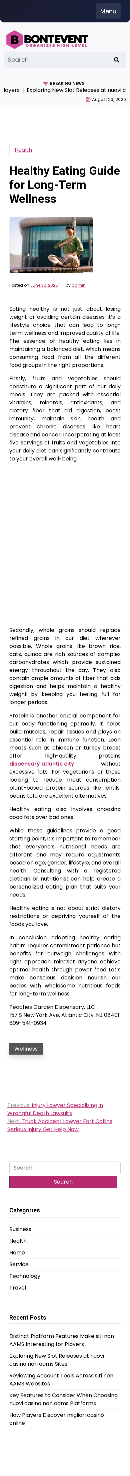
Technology (24, 1276)
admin (79, 285)
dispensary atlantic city (41, 764)
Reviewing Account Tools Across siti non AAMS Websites (61, 1379)
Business (20, 1229)
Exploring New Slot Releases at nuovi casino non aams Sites (56, 1360)
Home (17, 1252)
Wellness (26, 1049)
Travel (17, 1288)
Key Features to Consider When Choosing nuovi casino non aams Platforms (63, 1399)
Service (19, 1264)
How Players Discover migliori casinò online (56, 1419)
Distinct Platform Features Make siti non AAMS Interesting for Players (61, 1340)
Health (23, 150)
